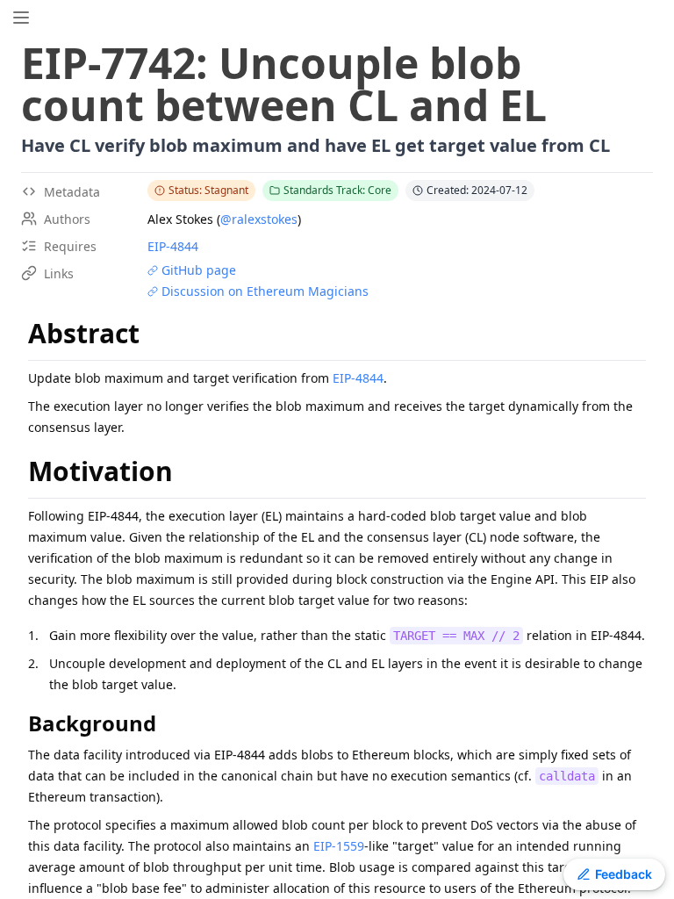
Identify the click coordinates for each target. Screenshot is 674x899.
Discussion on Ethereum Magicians (265, 291)
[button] (21, 17)
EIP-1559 (338, 846)
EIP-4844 (172, 246)
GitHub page (198, 270)
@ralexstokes (259, 219)
